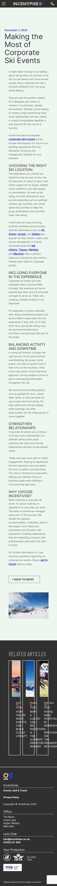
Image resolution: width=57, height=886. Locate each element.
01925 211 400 (11, 842)
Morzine (18, 254)
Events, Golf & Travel (15, 791)
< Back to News (23, 579)
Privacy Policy (11, 797)
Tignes (23, 250)
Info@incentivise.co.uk (16, 839)
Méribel (33, 250)
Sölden (36, 234)
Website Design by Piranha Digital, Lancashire (22, 882)
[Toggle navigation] (3, 4)
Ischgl (21, 234)
